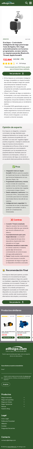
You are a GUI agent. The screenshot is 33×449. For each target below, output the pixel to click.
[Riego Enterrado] (24, 397)
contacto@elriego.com (8, 440)
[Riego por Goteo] (24, 402)
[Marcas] (24, 406)
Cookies (3, 426)
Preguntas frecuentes (8, 428)
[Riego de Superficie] (24, 400)
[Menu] (30, 3)
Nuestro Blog (5, 409)
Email (3, 369)
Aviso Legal (5, 418)
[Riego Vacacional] (24, 404)
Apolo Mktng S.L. (12, 446)
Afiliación (4, 423)
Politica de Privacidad (8, 421)
